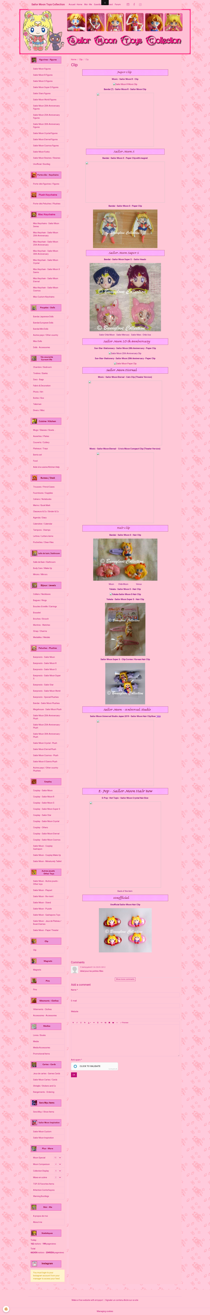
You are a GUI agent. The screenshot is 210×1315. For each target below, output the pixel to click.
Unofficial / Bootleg (41, 164)
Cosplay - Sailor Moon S (43, 803)
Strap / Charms (40, 631)
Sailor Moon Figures (42, 69)
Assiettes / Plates (41, 436)
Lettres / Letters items (43, 536)
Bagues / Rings (40, 600)
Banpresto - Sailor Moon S (45, 669)
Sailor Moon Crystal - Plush (45, 743)
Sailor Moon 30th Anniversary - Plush (47, 735)
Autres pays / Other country (45, 335)
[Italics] (77, 1023)
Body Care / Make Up (42, 568)
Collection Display (41, 1171)
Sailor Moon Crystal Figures (45, 133)
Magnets (37, 970)
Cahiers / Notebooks (42, 499)
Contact (109, 4)
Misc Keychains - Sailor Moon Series (46, 225)
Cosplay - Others (40, 827)
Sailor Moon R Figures (43, 75)
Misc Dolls (37, 341)
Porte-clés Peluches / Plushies (46, 203)
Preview (125, 1023)
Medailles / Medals (41, 637)
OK (74, 1075)
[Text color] (89, 1023)
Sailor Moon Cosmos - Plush (45, 755)
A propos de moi (40, 1216)
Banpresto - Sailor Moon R (45, 663)
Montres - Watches (41, 625)
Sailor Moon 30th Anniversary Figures (46, 125)
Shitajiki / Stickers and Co (44, 1086)
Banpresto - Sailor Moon (44, 657)
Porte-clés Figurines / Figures (46, 184)
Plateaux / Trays (40, 448)
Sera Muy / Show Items (43, 1112)
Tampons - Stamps (41, 530)
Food (35, 461)
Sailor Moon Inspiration (43, 1138)
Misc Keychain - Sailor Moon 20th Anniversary (45, 234)
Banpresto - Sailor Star (43, 685)
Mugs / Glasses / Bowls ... (44, 430)
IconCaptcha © (113, 1069)
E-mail (74, 1001)
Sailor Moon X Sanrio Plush (45, 761)
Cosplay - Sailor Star (42, 815)
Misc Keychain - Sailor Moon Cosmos (45, 289)
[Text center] (98, 1023)
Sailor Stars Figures (42, 93)
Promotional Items (41, 1054)
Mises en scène (40, 1177)
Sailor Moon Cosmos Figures (46, 145)
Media (36, 1041)
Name (73, 990)
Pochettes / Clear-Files (43, 542)
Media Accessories (41, 1047)
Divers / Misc (39, 410)
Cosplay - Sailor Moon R (43, 797)
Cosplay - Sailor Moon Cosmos (46, 840)
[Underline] (81, 1023)
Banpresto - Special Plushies (46, 697)
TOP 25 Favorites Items (43, 1184)
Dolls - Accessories (41, 347)
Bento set (37, 455)
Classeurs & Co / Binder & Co (46, 511)
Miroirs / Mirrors (40, 574)
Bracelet (37, 612)
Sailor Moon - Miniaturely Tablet (47, 861)
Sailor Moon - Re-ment (43, 896)
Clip (81, 59)
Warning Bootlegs (41, 1196)
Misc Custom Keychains (43, 297)
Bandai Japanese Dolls (43, 316)
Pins (35, 989)
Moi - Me (88, 4)
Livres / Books (39, 1035)
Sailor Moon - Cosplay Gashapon (43, 847)
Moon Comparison (41, 1164)
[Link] (102, 1023)
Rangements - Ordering (43, 1092)
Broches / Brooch (41, 619)
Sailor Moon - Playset (42, 890)
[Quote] (94, 1023)
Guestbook (99, 4)
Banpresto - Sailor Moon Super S (47, 677)
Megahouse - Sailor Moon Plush (47, 709)
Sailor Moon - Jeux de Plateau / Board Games (47, 922)
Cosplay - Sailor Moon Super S (46, 809)
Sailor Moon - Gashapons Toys (46, 915)
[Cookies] (6, 1309)
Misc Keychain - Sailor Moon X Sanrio (46, 270)
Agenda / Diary (40, 517)
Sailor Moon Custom (42, 1131)
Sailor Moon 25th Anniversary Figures (46, 116)
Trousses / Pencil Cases (44, 487)
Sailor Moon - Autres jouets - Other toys (46, 882)
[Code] (117, 1023)
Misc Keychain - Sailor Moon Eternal (45, 280)
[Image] (109, 1023)
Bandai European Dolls (43, 323)
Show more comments (125, 979)
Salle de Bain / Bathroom (44, 562)
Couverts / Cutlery (41, 442)
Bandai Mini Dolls (40, 329)
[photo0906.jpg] (125, 297)
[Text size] (85, 1023)
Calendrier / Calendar (42, 524)
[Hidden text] (105, 1023)
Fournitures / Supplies (43, 493)
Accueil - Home (75, 4)
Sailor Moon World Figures (44, 99)
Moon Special (39, 1158)
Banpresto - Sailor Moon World (46, 691)
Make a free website (81, 1300)
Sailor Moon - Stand (42, 902)
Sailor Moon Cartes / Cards (45, 1080)
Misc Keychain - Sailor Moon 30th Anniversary (45, 252)
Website (74, 1011)
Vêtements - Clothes (42, 1009)
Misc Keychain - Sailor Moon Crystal (45, 261)
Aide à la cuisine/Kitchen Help (46, 467)
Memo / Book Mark (41, 505)
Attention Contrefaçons (44, 1190)
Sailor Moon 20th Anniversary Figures (46, 107)
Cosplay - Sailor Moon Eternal (46, 833)
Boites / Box (38, 398)
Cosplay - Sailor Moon (43, 790)
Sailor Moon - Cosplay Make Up (47, 855)
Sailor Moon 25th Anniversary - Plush (47, 726)
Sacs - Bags (38, 379)
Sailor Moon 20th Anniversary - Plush (47, 717)
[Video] (113, 1023)
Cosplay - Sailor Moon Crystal (46, 821)
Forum (118, 4)
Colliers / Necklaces (42, 594)
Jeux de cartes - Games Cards (46, 1073)
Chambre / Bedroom (42, 367)
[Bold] (73, 1023)
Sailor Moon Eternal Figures (45, 139)
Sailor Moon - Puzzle (42, 909)
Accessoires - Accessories (45, 1015)
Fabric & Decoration (42, 385)
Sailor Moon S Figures (43, 81)
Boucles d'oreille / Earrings (45, 606)
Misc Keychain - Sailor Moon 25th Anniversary (45, 243)
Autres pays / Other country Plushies (45, 769)
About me (37, 1222)
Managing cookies (105, 1311)
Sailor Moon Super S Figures (45, 87)
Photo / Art (38, 392)
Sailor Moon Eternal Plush (44, 749)
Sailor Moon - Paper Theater (46, 930)
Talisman (37, 404)
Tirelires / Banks (40, 373)
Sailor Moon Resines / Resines (46, 158)
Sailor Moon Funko (41, 152)
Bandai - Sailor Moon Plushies (46, 703)
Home (73, 59)
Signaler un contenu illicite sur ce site (121, 1300)
